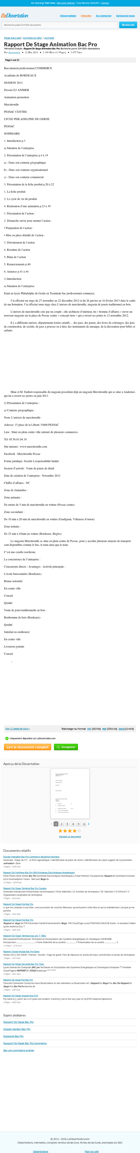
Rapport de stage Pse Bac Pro (18, 979)
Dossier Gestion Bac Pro (16, 1029)
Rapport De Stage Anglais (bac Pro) (20, 995)
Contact (105, 3)
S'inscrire (86, 15)
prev (51, 824)
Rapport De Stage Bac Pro (18, 1022)
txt (89, 728)
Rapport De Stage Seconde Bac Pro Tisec (23, 964)
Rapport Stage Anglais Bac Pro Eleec (21, 951)
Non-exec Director (66, 3)
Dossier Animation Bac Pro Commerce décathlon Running (31, 856)
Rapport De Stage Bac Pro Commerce (25, 1043)
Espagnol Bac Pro (13, 1036)
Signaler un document (70, 836)
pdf (104, 728)
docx (121, 728)
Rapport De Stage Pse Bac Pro (18, 904)
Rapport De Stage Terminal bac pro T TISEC (24, 935)
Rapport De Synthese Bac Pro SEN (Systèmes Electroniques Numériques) (39, 872)
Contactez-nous (125, 15)
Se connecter (103, 15)
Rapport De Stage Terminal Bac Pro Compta (24, 888)
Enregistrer (68, 747)
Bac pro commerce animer (18, 1050)
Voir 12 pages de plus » (17, 728)
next (89, 824)
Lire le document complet (27, 747)
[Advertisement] (70, 361)
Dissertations (68, 15)
